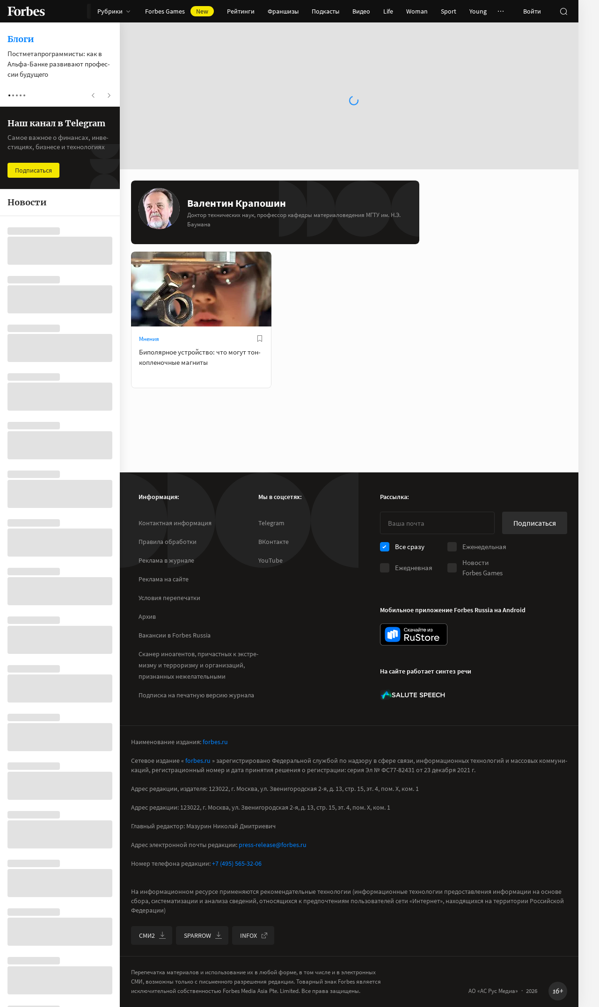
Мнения (149, 339)
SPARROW (197, 935)
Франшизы (283, 11)
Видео (361, 11)
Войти (532, 11)
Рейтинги (241, 11)
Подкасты (325, 11)
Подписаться (534, 523)
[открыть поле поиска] (563, 11)
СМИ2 (147, 935)
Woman (417, 11)
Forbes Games (176, 11)
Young (478, 11)
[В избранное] (259, 338)
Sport (448, 11)
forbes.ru (215, 742)
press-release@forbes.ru (273, 844)
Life (388, 11)
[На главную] (26, 11)
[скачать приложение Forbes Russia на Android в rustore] (413, 634)
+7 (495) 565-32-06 (237, 863)
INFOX (248, 935)
